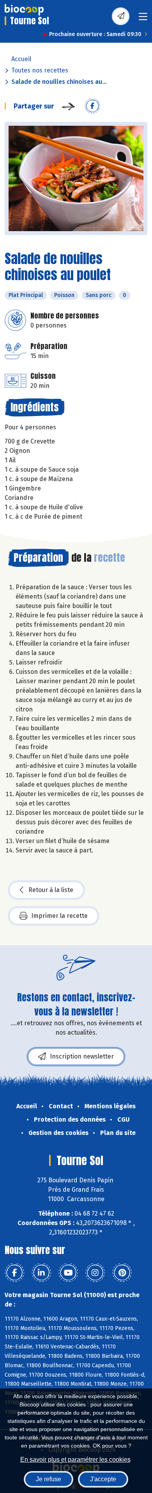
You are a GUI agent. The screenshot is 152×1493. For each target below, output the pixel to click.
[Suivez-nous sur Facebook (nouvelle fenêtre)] (14, 1273)
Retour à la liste (50, 890)
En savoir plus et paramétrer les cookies (75, 1459)
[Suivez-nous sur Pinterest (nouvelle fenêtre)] (122, 1273)
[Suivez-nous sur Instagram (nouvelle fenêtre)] (95, 1273)
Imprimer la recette (59, 915)
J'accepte (103, 1479)
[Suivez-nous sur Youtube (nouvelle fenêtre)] (68, 1273)
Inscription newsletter (82, 1056)
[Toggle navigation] (143, 19)
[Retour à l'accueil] (24, 10)
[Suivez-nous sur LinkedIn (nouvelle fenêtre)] (41, 1273)
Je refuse (48, 1479)
